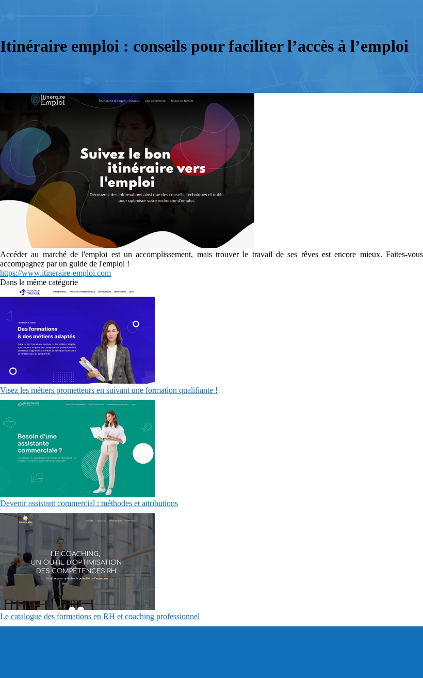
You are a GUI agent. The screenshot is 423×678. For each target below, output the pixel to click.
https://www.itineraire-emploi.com (55, 273)
